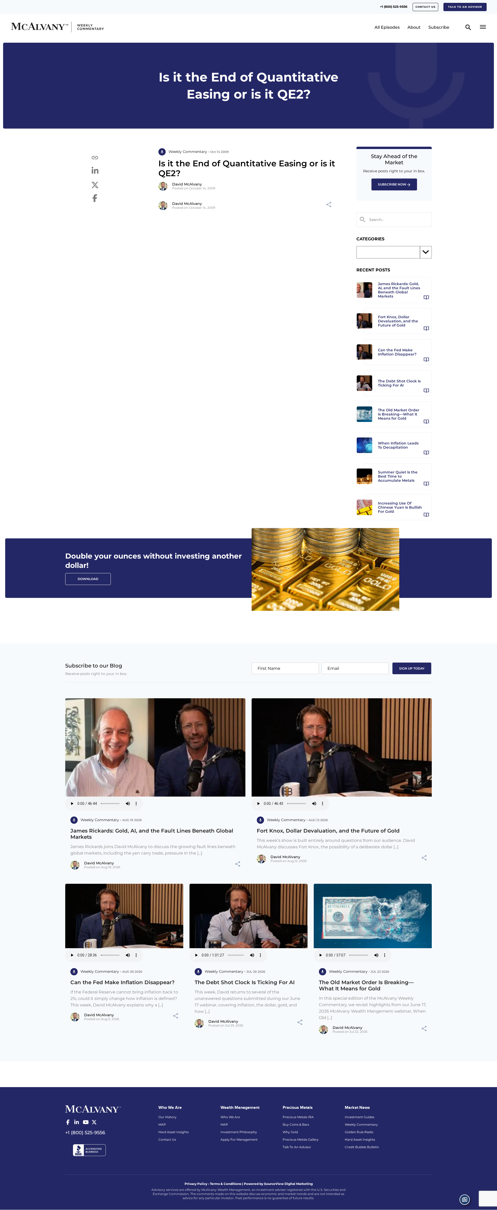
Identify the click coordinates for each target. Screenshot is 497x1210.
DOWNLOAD (88, 579)
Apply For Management (239, 1139)
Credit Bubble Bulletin (362, 1147)
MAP (162, 1124)
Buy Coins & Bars (296, 1124)
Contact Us (425, 7)
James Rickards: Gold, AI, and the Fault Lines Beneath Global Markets (151, 834)
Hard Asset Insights (173, 1132)
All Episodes (387, 27)
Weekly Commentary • (189, 151)
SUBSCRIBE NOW (392, 184)
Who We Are (230, 1117)
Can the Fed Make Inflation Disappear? (122, 982)
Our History (167, 1117)
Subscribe (438, 27)
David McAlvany (187, 184)
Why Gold (290, 1132)
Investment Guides (359, 1117)
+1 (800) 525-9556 (393, 7)
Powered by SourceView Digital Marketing (278, 1184)
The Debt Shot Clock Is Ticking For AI (245, 982)
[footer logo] (93, 1108)
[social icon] (67, 1122)
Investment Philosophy (239, 1132)
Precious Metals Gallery (301, 1139)
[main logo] (68, 27)
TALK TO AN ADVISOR (465, 7)
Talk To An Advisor (297, 1147)
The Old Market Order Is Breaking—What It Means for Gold (366, 985)
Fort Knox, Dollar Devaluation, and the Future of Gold (328, 831)
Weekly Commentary (361, 1124)
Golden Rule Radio (359, 1132)
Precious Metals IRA (298, 1117)
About (414, 27)
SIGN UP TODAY (412, 668)
